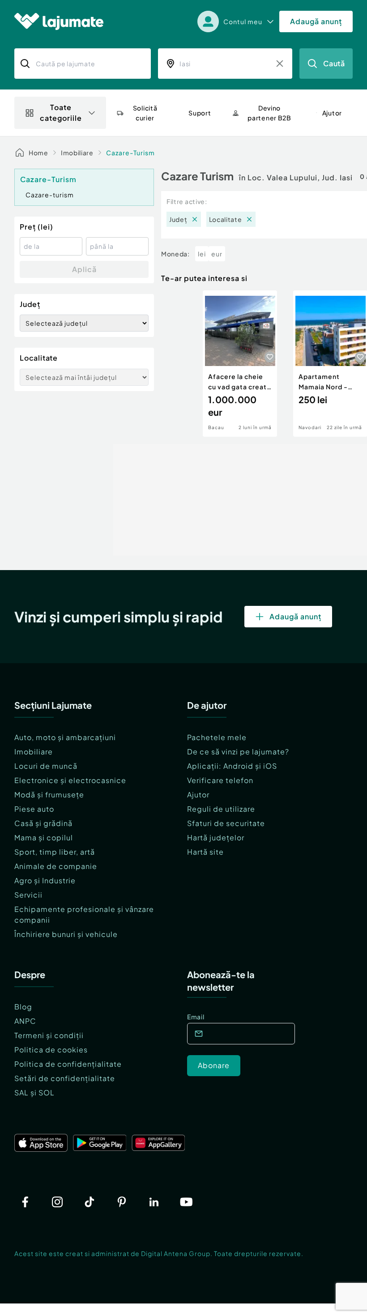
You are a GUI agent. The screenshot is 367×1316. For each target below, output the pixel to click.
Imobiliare (77, 153)
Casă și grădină (43, 823)
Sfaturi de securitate (226, 823)
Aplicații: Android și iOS (232, 766)
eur (216, 254)
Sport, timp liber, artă (54, 851)
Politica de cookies (51, 1049)
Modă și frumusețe (49, 794)
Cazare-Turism (130, 153)
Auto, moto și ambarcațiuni (65, 737)
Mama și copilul (43, 837)
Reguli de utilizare (221, 808)
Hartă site (205, 851)
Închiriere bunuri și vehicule (66, 934)
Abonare (214, 1065)
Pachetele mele (217, 737)
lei (202, 254)
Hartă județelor (215, 837)
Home (38, 153)
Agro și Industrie (45, 880)
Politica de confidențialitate (68, 1064)
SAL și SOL (34, 1092)
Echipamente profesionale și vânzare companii (84, 914)
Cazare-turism (50, 195)
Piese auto (34, 808)
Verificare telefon (220, 780)
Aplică (84, 269)
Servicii (28, 894)
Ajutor (198, 794)
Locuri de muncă (45, 766)
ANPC (25, 1021)
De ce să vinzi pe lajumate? (238, 751)
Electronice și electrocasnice (70, 780)
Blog (23, 1006)
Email (196, 1017)
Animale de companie (55, 866)
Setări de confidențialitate (64, 1078)
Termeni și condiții (49, 1035)
